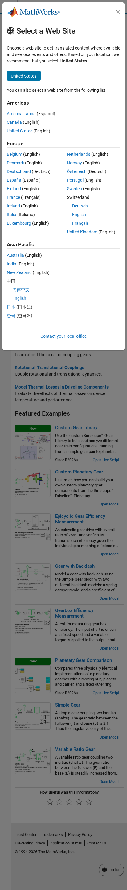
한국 (11, 315)
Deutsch (80, 205)
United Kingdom (82, 231)
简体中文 (21, 289)
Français (80, 223)
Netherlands (78, 154)
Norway (74, 162)
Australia (15, 255)
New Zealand (19, 272)
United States (19, 130)
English (79, 214)
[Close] (118, 12)
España (14, 180)
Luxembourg (19, 223)
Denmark (15, 162)
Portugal (75, 180)
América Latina (21, 113)
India (11, 263)
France (13, 197)
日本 (11, 306)
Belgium (14, 154)
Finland (14, 188)
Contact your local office (63, 336)
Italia (11, 214)
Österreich (77, 171)
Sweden (74, 188)
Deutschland (19, 171)
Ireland (13, 205)
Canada (14, 122)
